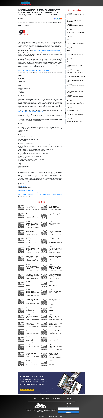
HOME (38, 3)
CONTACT (58, 3)
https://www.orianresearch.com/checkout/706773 (30, 111)
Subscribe (68, 412)
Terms (34, 398)
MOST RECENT (45, 3)
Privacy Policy (46, 398)
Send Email (23, 186)
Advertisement (57, 398)
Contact (68, 398)
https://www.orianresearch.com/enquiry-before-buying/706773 (33, 70)
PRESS (52, 3)
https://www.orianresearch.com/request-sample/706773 (48, 50)
